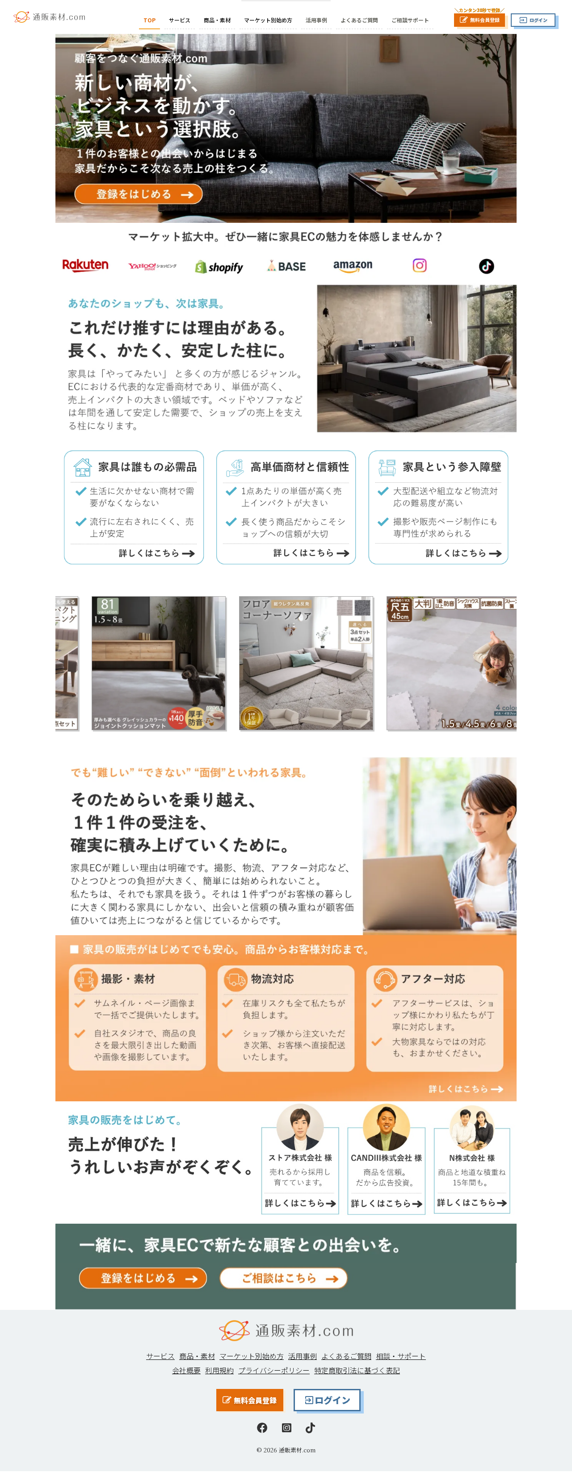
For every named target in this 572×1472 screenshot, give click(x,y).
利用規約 (219, 1370)
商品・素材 (217, 20)
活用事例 (316, 20)
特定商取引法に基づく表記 (357, 1370)
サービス (179, 20)
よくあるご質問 (359, 20)
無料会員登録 (255, 1400)
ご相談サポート (410, 20)
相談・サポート (401, 1356)
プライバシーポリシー (274, 1370)
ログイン (332, 1400)
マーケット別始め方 (268, 20)
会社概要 (186, 1370)
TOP (149, 20)
